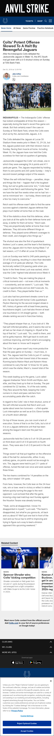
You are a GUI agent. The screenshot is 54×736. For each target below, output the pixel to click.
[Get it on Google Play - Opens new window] (35, 663)
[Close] (51, 681)
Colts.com (13, 623)
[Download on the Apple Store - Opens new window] (17, 662)
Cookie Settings (27, 716)
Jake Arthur (16, 74)
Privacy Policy (17, 711)
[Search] (46, 21)
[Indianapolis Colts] (27, 674)
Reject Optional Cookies (27, 723)
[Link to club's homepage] (5, 20)
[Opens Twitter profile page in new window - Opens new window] (13, 79)
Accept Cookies (27, 731)
